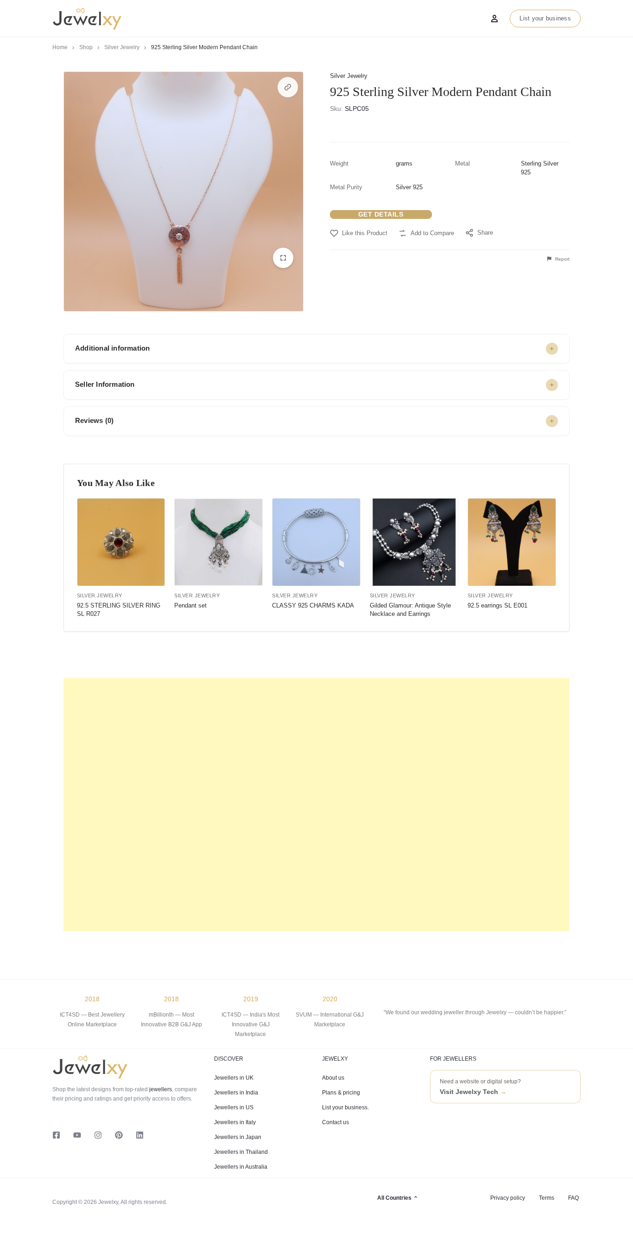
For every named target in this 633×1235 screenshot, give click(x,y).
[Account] (494, 18)
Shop (86, 47)
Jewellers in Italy (235, 1122)
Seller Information (105, 384)
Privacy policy (507, 1198)
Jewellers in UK (233, 1078)
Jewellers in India (236, 1092)
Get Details (381, 214)
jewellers (160, 1089)
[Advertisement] (316, 804)
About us (333, 1078)
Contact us (335, 1122)
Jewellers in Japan (237, 1137)
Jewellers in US (233, 1107)
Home (60, 47)
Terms (546, 1198)
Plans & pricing (341, 1092)
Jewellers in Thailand (241, 1152)
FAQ (573, 1198)
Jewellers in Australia (240, 1167)
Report (562, 259)
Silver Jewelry (121, 47)
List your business (545, 18)
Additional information (112, 348)
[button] (288, 87)
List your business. (345, 1107)
